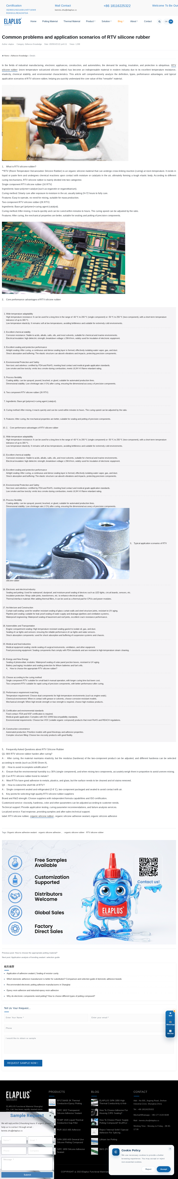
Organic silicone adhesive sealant (22, 832)
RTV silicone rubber (95, 832)
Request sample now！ (23, 1063)
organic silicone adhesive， (51, 832)
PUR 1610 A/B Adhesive (69, 1130)
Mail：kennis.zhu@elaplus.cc (146, 1120)
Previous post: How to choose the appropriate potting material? (29, 953)
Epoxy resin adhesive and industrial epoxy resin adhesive (33, 990)
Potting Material (50, 21)
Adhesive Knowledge (33, 44)
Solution (106, 21)
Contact (148, 21)
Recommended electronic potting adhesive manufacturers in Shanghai (38, 984)
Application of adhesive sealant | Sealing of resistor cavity (33, 973)
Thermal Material (72, 21)
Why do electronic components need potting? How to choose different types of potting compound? (51, 996)
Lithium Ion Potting (108, 1139)
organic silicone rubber (42, 816)
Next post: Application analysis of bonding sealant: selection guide (31, 957)
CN (166, 22)
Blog (120, 21)
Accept (163, 1169)
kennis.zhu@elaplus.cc (66, 10)
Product (90, 21)
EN (171, 22)
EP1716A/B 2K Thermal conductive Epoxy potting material (69, 1103)
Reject (148, 1169)
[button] (50, 1116)
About (133, 21)
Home (33, 21)
